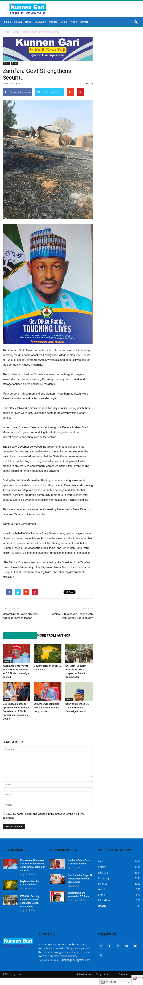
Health (102, 906)
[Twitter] (127, 946)
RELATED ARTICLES (18, 635)
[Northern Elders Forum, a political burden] (57, 864)
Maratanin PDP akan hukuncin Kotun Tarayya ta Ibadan (21, 616)
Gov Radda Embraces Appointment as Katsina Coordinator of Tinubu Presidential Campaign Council (16, 711)
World (73, 21)
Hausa (18, 21)
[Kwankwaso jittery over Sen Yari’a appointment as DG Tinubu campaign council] (16, 653)
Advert (84, 21)
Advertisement (84, 974)
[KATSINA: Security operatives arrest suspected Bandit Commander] (79, 653)
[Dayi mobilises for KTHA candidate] (47, 653)
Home (7, 21)
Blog (98, 974)
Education (40, 21)
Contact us (109, 974)
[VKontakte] (101, 955)
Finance (102, 883)
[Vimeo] (135, 946)
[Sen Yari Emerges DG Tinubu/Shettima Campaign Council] (79, 691)
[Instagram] (118, 946)
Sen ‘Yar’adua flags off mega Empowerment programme (80, 878)
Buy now (123, 974)
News (28, 21)
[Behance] (101, 946)
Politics (53, 21)
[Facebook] (109, 946)
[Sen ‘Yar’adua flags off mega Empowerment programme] (57, 879)
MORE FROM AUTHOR (53, 635)
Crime (64, 21)
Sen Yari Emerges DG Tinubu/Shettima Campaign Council (77, 707)
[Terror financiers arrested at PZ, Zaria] (57, 896)
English (110, 981)
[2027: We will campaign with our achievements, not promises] (47, 691)
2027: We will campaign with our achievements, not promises (46, 707)
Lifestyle (103, 872)
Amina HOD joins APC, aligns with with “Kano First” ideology (72, 616)
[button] (135, 22)
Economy (103, 878)
